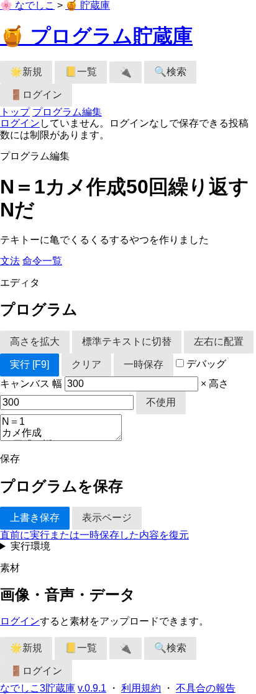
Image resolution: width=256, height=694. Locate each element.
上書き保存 (35, 517)
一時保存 (143, 364)
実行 (29, 364)
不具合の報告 (205, 688)
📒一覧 (81, 71)
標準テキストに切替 (126, 341)
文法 (10, 261)
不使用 (161, 402)
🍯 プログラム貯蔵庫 (96, 36)
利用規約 (141, 688)
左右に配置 (219, 341)
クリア (86, 364)
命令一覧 (42, 261)
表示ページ (107, 517)
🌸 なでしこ (27, 5)
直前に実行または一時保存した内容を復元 (94, 535)
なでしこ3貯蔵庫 (37, 688)
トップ (15, 112)
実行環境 (30, 546)
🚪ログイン (36, 94)
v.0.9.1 (92, 688)
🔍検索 (170, 71)
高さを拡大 (35, 341)
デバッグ (205, 363)
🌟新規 (26, 71)
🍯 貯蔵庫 (87, 5)
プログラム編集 (67, 112)
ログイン (20, 123)
